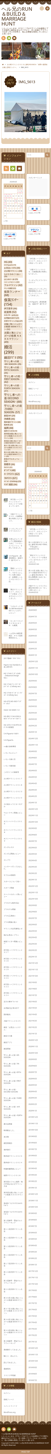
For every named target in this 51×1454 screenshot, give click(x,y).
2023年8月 (32, 835)
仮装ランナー (12, 293)
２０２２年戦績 (10, 1375)
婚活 (9, 349)
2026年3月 (32, 642)
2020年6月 (32, 1078)
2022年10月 (33, 899)
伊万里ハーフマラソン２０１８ (13, 959)
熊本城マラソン (12, 422)
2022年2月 (32, 950)
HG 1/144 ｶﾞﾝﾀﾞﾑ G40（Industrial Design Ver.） (12, 675)
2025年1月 (32, 732)
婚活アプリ (8, 1042)
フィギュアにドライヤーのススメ (37, 281)
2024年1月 (32, 802)
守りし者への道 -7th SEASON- (11, 1064)
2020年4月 (32, 1091)
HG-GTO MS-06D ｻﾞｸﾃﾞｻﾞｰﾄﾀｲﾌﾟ (13, 702)
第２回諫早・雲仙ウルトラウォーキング (13, 1281)
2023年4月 (32, 860)
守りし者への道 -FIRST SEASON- (12, 379)
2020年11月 (33, 1046)
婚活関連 (7, 1049)
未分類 (6, 1137)
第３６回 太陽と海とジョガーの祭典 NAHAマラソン (13, 1300)
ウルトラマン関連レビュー (13, 814)
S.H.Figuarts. (9, 740)
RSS (3, 38)
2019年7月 (32, 1149)
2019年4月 (32, 1168)
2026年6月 (32, 623)
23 (21, 206)
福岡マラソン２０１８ (12, 1175)
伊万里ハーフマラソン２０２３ (13, 985)
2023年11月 (33, 815)
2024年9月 (32, 751)
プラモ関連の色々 (10, 922)
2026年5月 (32, 629)
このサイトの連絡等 (11, 772)
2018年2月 (32, 1258)
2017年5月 (32, 1316)
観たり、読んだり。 (11, 1356)
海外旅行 (7, 1149)
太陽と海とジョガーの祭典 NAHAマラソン (13, 327)
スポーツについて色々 (12, 881)
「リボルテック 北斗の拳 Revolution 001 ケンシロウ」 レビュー (38, 342)
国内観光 (7, 1014)
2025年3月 (32, 719)
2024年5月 (32, 777)
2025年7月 (32, 693)
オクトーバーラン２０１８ (13, 831)
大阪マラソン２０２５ (12, 1021)
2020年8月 (32, 1066)
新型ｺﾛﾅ (9, 416)
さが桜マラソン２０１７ (13, 778)
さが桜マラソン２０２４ (13, 798)
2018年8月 (32, 1220)
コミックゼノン (11, 282)
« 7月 (6, 221)
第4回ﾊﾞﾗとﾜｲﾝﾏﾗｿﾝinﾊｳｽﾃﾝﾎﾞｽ (13, 1204)
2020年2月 (32, 1104)
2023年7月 (32, 841)
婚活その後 (8, 1036)
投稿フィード (33, 388)
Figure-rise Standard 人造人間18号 (13, 666)
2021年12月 (33, 963)
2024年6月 (32, 770)
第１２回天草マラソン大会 (13, 1239)
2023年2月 (32, 873)
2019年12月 (33, 1117)
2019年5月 (32, 1162)
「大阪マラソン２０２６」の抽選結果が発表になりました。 (37, 271)
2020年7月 (32, 1072)
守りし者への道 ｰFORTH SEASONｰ (13, 1116)
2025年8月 (32, 687)
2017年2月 (32, 1335)
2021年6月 (32, 1001)
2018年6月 (32, 1232)
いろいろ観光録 (10, 766)
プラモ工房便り (10, 916)
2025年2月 (32, 725)
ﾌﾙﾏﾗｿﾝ (10, 478)
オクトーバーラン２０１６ (13, 822)
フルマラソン (13, 285)
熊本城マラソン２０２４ (13, 1162)
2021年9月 (32, 982)
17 (5, 206)
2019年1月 (32, 1188)
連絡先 (14, 38)
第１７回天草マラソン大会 (13, 1264)
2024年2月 (32, 796)
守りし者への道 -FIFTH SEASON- (12, 370)
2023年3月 (32, 867)
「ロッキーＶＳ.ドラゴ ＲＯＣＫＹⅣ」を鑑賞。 (37, 352)
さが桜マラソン (13, 271)
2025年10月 (33, 674)
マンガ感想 (10, 288)
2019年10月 (33, 1130)
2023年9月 (32, 828)
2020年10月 (33, 1053)
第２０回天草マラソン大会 (13, 1290)
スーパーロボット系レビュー (13, 895)
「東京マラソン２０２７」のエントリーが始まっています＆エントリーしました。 (37, 331)
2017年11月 (33, 1277)
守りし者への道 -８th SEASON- (12, 1108)
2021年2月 (32, 1027)
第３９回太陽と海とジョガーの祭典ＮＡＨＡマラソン (13, 1332)
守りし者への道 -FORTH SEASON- (12, 388)
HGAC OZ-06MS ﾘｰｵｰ (12, 710)
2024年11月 (33, 745)
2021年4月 (32, 1014)
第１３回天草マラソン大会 (13, 1247)
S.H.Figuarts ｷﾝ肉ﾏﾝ (11, 733)
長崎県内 (7, 1369)
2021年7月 (32, 995)
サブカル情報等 (10, 875)
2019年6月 (32, 1155)
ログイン (31, 382)
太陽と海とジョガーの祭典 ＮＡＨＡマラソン (13, 337)
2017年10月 (33, 1284)
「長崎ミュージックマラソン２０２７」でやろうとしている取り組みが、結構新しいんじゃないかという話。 (37, 316)
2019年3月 (32, 1175)
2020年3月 (32, 1098)
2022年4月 (32, 937)
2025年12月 (33, 661)
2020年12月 (33, 1040)
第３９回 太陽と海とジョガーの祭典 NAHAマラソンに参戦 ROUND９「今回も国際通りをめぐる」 (38, 573)
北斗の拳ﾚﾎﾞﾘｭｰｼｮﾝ (11, 1001)
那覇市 (9, 464)
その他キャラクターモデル (13, 805)
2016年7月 (32, 1380)
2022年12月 (33, 886)
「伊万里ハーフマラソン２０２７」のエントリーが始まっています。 (37, 260)
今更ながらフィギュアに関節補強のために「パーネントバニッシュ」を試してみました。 (37, 292)
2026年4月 (32, 636)
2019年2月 (32, 1181)
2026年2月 (32, 648)
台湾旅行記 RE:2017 (11, 1008)
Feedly (9, 38)
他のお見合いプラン (11, 935)
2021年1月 (32, 1033)
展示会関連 (8, 1124)
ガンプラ (7, 860)
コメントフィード (35, 395)
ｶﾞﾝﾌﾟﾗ (9, 470)
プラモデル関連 (10, 909)
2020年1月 (32, 1110)
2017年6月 (32, 1309)
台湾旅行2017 (11, 318)
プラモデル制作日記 (11, 903)
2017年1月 (32, 1342)
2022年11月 (33, 892)
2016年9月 (32, 1367)
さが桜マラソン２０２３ (13, 791)
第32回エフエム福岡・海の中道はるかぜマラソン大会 (13, 1183)
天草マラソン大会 (13, 321)
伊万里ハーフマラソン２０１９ (13, 968)
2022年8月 (32, 911)
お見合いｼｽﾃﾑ (12, 268)
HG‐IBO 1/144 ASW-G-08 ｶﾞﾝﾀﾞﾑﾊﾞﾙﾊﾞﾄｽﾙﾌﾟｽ (12, 717)
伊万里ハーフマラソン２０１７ (13, 951)
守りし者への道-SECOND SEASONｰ (13, 398)
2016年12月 (33, 1348)
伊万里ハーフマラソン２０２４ (13, 994)
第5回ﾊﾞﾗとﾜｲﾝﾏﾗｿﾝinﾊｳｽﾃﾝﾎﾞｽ (13, 1213)
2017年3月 (32, 1329)
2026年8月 (32, 610)
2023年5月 (32, 854)
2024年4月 (32, 783)
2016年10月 (33, 1361)
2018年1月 (32, 1264)
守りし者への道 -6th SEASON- (12, 362)
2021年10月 (33, 976)
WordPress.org (34, 401)
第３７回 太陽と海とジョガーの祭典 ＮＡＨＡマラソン (13, 447)
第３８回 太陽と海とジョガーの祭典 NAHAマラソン (13, 454)
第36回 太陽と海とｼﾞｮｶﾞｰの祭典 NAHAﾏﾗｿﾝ (13, 442)
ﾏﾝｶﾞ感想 (10, 484)
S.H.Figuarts (10, 265)
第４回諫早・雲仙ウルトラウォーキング (13, 1342)
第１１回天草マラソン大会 (13, 1230)
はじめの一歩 (11, 279)
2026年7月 (32, 616)
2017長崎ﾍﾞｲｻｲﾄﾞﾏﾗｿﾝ (12, 658)
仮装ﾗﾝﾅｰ (11, 302)
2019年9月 (32, 1136)
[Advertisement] (38, 187)
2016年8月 (32, 1374)
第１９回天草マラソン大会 (13, 1273)
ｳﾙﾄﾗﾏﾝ (8, 467)
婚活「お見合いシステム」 (12, 1028)
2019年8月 (32, 1143)
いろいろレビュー (10, 753)
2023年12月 (33, 809)
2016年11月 (33, 1354)
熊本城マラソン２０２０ (13, 1156)
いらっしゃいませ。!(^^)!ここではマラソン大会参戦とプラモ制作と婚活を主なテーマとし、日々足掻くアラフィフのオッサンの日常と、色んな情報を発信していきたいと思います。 (24, 1438)
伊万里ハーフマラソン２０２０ (13, 977)
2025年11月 (33, 668)
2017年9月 (32, 1290)
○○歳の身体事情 (10, 746)
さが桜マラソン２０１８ (13, 785)
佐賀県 (10, 312)
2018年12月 (33, 1194)
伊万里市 (10, 308)
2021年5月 (32, 1008)
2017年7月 (32, 1303)
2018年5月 (32, 1239)
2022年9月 (32, 905)
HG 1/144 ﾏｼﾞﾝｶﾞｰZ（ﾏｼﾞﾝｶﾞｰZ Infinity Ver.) (13, 694)
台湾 (14, 315)
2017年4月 (32, 1322)
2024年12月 (33, 738)
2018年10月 (33, 1207)
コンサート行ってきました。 (13, 867)
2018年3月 (32, 1252)
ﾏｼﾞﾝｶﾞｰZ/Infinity (12, 481)
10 (5, 201)
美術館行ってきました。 (13, 1349)
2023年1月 (32, 879)
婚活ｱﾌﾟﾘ (13, 357)
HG (8, 262)
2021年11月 (33, 969)
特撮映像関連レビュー (12, 1169)
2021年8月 (32, 989)
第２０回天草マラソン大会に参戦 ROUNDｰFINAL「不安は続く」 (37, 544)
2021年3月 (32, 1021)
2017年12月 (33, 1271)
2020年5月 (32, 1085)
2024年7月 (32, 764)
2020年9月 (32, 1059)
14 (16, 201)
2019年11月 (33, 1123)
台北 (7, 315)
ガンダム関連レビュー (12, 853)
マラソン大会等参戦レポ (13, 928)
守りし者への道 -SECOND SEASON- (11, 1090)
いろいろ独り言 (10, 759)
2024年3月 (32, 790)
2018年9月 (32, 1213)
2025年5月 (32, 706)
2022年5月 (32, 931)
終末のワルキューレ (11, 460)
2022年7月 (32, 918)
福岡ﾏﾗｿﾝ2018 (10, 431)
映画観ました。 (10, 1130)
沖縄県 (9, 418)
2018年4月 (32, 1245)
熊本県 (8, 425)
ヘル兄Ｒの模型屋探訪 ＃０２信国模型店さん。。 (37, 362)
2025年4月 (32, 713)
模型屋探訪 (8, 1143)
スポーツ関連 (9, 888)
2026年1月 (32, 655)
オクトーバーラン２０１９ (13, 839)
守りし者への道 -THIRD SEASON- (13, 409)
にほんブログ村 (34, 213)
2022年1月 (32, 957)
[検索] (42, 8)
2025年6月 (32, 700)
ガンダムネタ (9, 847)
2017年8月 (32, 1297)
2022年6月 (32, 924)
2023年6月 (32, 847)
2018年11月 (33, 1200)
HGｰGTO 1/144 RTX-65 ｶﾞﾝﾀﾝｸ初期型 (13, 726)
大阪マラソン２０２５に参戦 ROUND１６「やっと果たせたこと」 (37, 588)
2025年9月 (32, 681)
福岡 (8, 428)
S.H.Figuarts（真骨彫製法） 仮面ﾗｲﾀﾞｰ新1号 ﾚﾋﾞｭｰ (37, 304)
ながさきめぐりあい (12, 275)
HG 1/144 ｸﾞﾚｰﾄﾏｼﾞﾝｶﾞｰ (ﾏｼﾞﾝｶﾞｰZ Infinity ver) (13, 685)
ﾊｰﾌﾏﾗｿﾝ (12, 474)
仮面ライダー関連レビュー (13, 942)
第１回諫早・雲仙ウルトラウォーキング (13, 1221)
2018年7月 (32, 1226)
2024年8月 (32, 757)
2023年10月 (33, 822)
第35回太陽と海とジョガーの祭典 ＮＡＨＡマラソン (13, 436)
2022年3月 (32, 944)
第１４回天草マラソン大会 (13, 1256)
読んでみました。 (10, 1362)
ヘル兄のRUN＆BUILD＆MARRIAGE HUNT (18, 1434)
